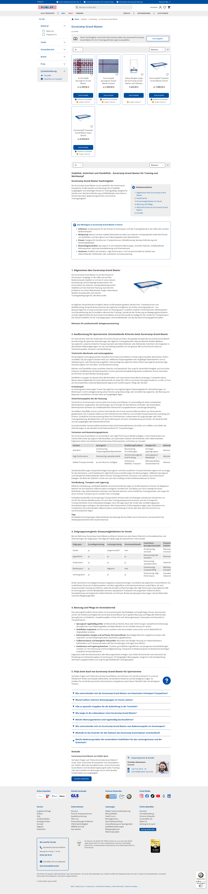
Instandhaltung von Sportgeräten (119, 824)
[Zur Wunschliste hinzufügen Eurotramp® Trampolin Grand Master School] (167, 74)
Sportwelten (76, 829)
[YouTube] (158, 796)
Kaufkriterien (141, 198)
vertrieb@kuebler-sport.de (142, 771)
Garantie (143, 811)
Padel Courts (110, 816)
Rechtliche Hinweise (103, 886)
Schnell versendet (78, 791)
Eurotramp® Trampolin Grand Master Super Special (83, 133)
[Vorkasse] (40, 796)
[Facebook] (147, 796)
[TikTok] (152, 796)
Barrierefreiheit (118, 886)
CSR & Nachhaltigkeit (79, 824)
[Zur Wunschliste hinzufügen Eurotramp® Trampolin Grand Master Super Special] (91, 126)
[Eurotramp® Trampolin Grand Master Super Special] (83, 118)
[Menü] (204, 872)
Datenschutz (79, 886)
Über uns (75, 819)
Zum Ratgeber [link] (158, 39)
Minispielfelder (111, 813)
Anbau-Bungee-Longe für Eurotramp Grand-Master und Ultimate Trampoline (134, 81)
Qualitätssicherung (79, 816)
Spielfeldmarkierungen (114, 826)
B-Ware (40, 813)
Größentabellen (43, 819)
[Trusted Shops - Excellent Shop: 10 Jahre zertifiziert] (155, 846)
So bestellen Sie (146, 819)
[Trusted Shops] (129, 796)
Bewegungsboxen (112, 829)
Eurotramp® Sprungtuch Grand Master (83, 81)
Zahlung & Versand (147, 824)
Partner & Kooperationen (81, 813)
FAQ (38, 816)
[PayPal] (55, 796)
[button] (52, 26)
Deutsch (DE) (163, 2)
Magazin (40, 826)
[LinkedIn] (169, 796)
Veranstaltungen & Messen (82, 821)
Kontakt (139, 213)
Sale (71, 13)
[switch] (201, 885)
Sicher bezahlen (43, 791)
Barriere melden (131, 886)
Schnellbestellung (147, 813)
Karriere (74, 811)
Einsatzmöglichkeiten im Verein (149, 201)
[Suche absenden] (76, 7)
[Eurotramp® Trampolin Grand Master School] (159, 66)
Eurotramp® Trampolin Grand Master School (159, 79)
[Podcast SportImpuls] (164, 796)
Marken (79, 13)
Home (77, 19)
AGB (72, 886)
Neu (63, 13)
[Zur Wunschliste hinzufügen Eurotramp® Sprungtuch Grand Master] (91, 74)
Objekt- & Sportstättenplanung (117, 811)
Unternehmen (143, 13)
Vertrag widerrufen (148, 829)
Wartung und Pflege (144, 204)
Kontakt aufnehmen (81, 779)
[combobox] (103, 7)
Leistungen (163, 13)
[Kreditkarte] (47, 796)
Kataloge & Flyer (43, 821)
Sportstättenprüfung (113, 821)
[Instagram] (141, 796)
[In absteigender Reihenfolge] (167, 49)
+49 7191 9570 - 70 (138, 769)
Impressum (90, 886)
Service (126, 13)
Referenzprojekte (112, 832)
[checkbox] (54, 31)
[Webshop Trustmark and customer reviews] (115, 796)
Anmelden (154, 7)
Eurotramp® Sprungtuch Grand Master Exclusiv (108, 81)
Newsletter (41, 829)
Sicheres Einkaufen (113, 791)
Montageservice (111, 819)
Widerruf (143, 821)
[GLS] (87, 796)
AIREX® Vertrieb (77, 826)
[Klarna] (62, 796)
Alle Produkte (47, 13)
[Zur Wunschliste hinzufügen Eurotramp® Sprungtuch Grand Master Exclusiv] (116, 74)
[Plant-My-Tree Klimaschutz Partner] (79, 843)
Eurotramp (93, 19)
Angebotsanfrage (44, 811)
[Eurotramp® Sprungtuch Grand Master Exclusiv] (108, 66)
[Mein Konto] (160, 7)
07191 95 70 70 (46, 855)
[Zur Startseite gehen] (47, 7)
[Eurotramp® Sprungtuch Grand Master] (83, 66)
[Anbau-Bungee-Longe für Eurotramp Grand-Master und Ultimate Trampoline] (134, 66)
